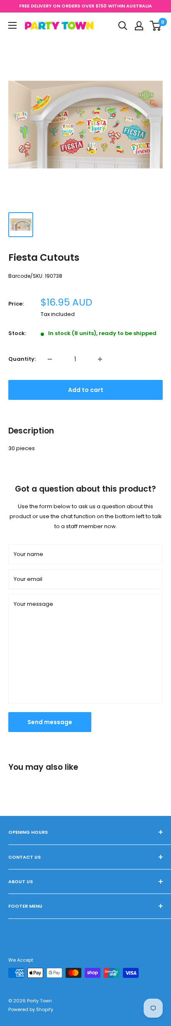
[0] (156, 26)
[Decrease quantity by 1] (50, 359)
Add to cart (85, 390)
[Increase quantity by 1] (100, 359)
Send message (49, 722)
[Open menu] (12, 25)
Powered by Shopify (30, 1009)
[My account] (139, 25)
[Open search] (122, 25)
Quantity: (22, 359)
